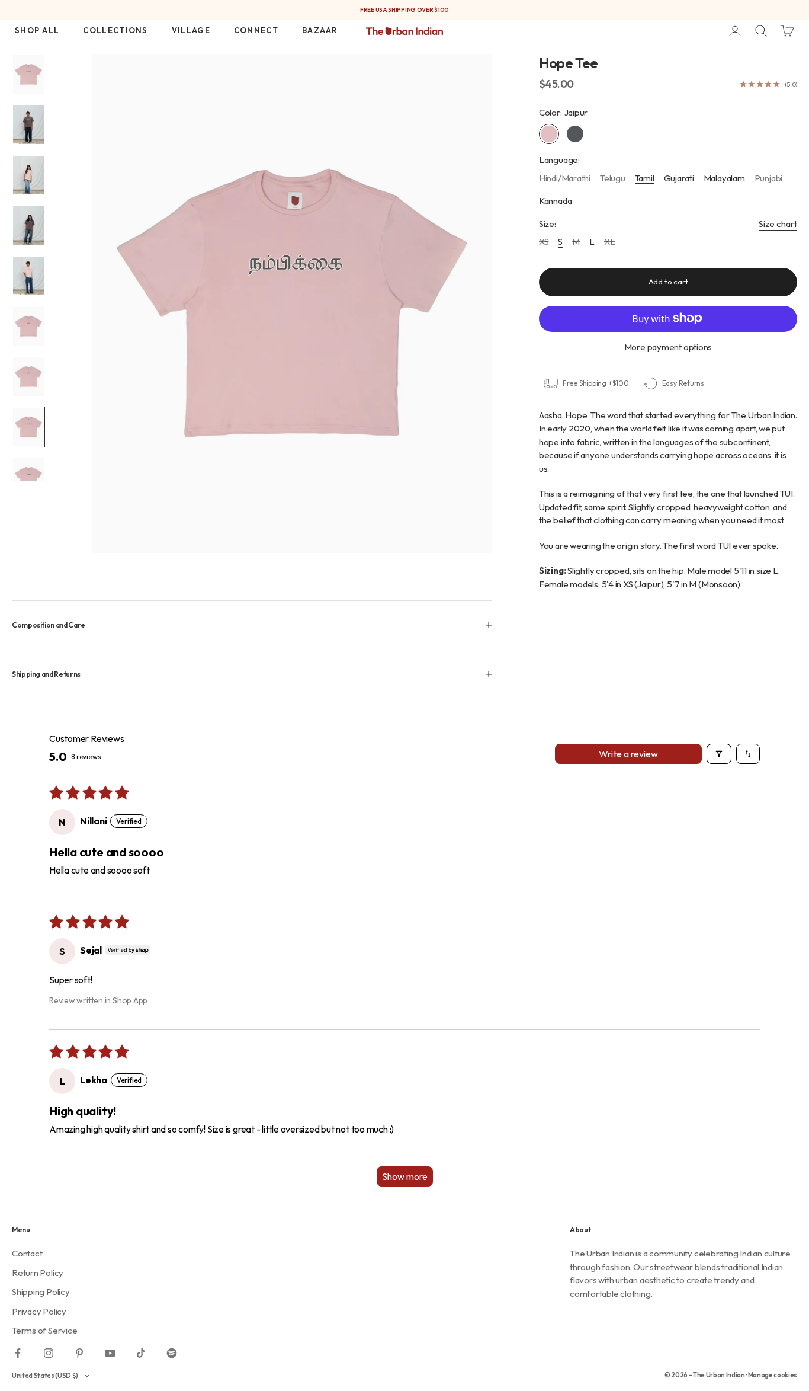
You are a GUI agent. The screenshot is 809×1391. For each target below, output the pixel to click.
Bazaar (320, 30)
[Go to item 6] (28, 326)
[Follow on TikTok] (141, 1353)
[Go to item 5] (28, 275)
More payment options (668, 346)
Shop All (37, 30)
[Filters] (719, 754)
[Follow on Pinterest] (79, 1353)
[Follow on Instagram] (48, 1353)
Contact (27, 1253)
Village (191, 30)
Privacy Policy (39, 1311)
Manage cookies (772, 1375)
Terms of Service (44, 1330)
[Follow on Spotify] (172, 1353)
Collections (115, 30)
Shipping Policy (41, 1291)
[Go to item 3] (28, 175)
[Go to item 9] (28, 477)
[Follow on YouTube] (110, 1353)
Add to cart (668, 281)
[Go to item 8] (28, 427)
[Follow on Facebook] (18, 1353)
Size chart (778, 223)
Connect (256, 30)
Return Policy (37, 1272)
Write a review (628, 754)
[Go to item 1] (28, 74)
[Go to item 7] (28, 376)
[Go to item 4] (28, 225)
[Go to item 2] (28, 124)
